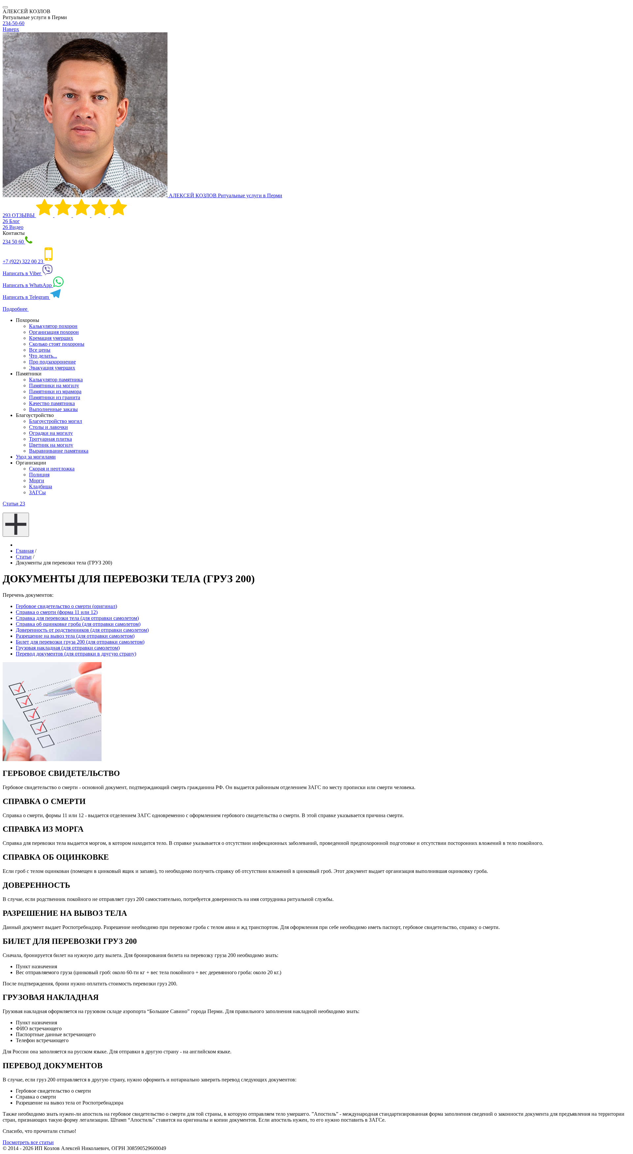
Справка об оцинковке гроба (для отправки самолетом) (78, 624)
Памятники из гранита (54, 397)
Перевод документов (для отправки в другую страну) (76, 654)
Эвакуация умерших (52, 367)
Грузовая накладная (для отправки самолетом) (68, 648)
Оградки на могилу (51, 433)
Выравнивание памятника (58, 451)
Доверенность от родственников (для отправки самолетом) (82, 630)
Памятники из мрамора (55, 391)
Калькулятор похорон (53, 326)
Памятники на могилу (54, 385)
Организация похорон (54, 332)
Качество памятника (52, 403)
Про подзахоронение (52, 362)
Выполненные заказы (53, 409)
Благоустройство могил (55, 421)
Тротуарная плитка (50, 439)
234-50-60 (13, 23)
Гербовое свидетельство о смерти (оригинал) (66, 606)
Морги (36, 480)
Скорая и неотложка (52, 468)
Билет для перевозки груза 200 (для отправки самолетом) (80, 642)
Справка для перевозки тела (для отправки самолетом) (77, 618)
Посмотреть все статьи (28, 1142)
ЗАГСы (37, 492)
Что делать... (43, 356)
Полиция (39, 474)
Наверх (11, 29)
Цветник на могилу (51, 445)
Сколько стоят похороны (56, 344)
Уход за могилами (36, 457)
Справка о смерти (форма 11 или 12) (57, 612)
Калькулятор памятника (56, 379)
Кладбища (40, 486)
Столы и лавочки (48, 427)
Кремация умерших (51, 338)
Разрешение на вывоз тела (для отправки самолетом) (75, 636)
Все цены (39, 350)
